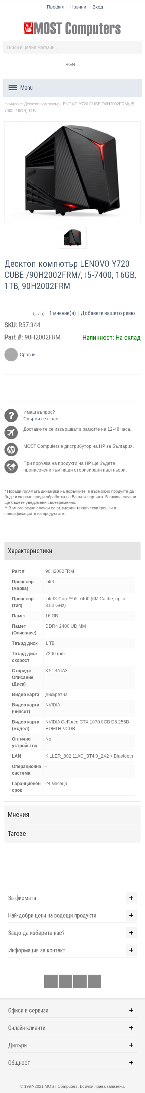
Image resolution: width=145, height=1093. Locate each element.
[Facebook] (51, 981)
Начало (11, 104)
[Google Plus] (66, 981)
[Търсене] (135, 47)
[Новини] (94, 981)
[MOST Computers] (72, 29)
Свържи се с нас (40, 418)
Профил (55, 7)
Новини (78, 7)
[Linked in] (80, 981)
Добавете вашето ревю (108, 313)
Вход (98, 7)
